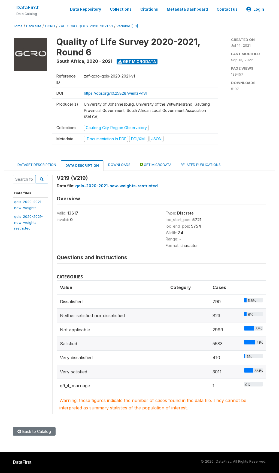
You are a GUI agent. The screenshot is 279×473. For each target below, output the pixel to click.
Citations (149, 9)
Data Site (33, 26)
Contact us (227, 9)
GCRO (50, 26)
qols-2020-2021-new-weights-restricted (28, 222)
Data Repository (85, 9)
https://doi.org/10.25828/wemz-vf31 (115, 93)
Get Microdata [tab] (157, 165)
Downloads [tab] (119, 165)
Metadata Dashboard (187, 9)
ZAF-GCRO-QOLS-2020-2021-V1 (86, 26)
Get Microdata (139, 61)
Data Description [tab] (82, 165)
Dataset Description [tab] (36, 165)
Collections (121, 9)
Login (258, 9)
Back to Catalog (36, 431)
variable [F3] (127, 26)
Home (18, 26)
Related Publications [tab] (201, 165)
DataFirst (27, 7)
